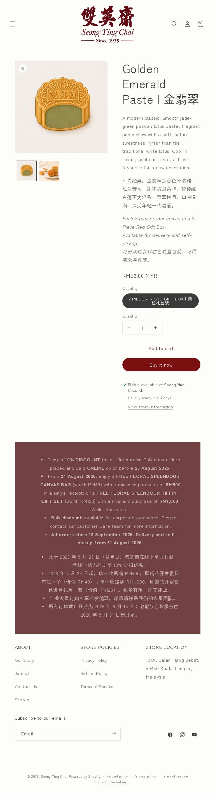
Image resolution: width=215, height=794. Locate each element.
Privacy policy (145, 776)
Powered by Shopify (85, 776)
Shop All (23, 699)
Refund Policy (94, 673)
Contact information (110, 782)
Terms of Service (96, 686)
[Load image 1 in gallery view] (26, 171)
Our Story (24, 660)
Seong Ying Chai (54, 776)
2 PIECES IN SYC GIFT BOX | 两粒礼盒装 (160, 301)
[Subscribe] (113, 734)
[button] (12, 24)
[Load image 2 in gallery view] (49, 171)
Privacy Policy (94, 660)
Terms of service (175, 776)
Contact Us (26, 686)
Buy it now (161, 365)
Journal (22, 673)
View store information (150, 406)
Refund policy (117, 776)
